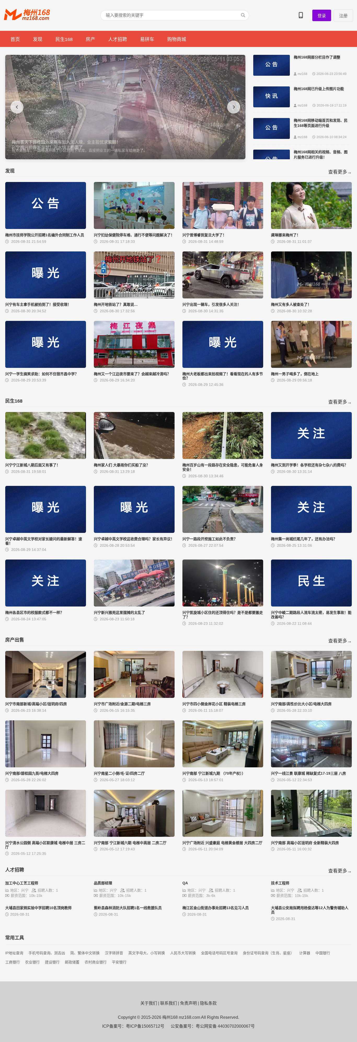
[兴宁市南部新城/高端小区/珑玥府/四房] (45, 696)
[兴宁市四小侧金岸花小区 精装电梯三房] (222, 696)
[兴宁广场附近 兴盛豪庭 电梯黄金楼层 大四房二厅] (222, 835)
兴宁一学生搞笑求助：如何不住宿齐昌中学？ (41, 374)
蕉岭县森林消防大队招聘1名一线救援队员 (128, 908)
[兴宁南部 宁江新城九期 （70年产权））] (222, 766)
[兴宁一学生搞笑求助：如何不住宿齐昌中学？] (45, 366)
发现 (37, 39)
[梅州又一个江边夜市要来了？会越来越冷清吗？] (134, 366)
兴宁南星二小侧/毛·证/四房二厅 (119, 773)
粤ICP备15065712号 (145, 1026)
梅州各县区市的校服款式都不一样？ (34, 612)
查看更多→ (340, 172)
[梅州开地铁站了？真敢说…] (134, 297)
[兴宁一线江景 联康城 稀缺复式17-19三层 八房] (311, 766)
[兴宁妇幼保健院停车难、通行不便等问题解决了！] (134, 227)
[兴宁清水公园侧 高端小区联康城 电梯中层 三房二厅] (45, 835)
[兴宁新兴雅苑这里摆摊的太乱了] (134, 605)
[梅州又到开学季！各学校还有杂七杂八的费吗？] (311, 457)
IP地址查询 (14, 953)
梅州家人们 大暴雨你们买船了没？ (122, 465)
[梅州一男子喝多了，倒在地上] (311, 366)
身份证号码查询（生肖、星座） (268, 953)
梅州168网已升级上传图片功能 (319, 89)
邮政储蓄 (72, 962)
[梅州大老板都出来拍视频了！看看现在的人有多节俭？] (222, 366)
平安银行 (119, 962)
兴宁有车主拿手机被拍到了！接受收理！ (38, 304)
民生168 (64, 39)
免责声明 (188, 1003)
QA (185, 883)
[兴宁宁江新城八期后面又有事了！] (45, 457)
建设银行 (52, 962)
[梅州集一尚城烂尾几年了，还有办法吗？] (311, 531)
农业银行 (32, 962)
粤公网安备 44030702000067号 (225, 1026)
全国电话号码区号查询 (219, 953)
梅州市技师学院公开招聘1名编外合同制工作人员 (44, 235)
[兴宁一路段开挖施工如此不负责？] (222, 531)
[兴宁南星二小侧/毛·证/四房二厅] (134, 766)
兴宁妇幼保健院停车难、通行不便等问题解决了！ (134, 235)
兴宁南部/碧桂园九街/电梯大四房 (32, 773)
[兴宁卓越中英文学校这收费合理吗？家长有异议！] (134, 531)
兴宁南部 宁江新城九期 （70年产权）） (213, 773)
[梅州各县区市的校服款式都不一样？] (45, 605)
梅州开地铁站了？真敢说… (116, 304)
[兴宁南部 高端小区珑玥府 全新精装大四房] (311, 835)
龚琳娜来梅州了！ (285, 235)
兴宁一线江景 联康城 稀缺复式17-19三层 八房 (308, 773)
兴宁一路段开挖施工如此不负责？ (209, 539)
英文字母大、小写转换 (146, 953)
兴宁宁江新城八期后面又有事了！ (32, 465)
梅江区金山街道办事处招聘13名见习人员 (215, 908)
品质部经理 (103, 883)
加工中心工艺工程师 (21, 883)
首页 (15, 39)
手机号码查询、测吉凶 (46, 953)
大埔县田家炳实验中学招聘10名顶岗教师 (38, 908)
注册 (343, 16)
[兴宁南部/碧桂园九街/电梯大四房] (45, 766)
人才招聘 (117, 39)
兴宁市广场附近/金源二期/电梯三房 (122, 704)
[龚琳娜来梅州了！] (311, 227)
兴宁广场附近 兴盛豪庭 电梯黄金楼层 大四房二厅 (222, 843)
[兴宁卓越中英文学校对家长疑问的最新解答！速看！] (45, 531)
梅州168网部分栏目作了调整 (317, 57)
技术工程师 (280, 883)
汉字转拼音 (114, 953)
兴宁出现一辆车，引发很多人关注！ (211, 304)
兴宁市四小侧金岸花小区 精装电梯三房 (214, 704)
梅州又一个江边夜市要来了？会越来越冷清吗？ (132, 374)
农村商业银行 (96, 962)
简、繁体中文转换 (85, 953)
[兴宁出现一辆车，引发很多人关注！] (222, 297)
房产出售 (14, 640)
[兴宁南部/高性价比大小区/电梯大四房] (311, 696)
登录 (322, 16)
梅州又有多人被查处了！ (291, 304)
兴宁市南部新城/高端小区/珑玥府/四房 (36, 704)
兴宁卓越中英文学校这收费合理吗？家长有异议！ (134, 539)
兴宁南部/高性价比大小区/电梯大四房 (301, 704)
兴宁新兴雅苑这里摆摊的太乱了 (119, 612)
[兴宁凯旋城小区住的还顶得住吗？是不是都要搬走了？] (222, 605)
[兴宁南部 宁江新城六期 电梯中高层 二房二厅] (134, 835)
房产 (90, 39)
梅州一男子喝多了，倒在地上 (295, 374)
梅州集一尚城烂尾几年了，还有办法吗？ (304, 539)
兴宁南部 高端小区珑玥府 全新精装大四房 (305, 843)
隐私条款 (208, 1003)
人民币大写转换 (183, 953)
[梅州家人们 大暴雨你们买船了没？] (134, 457)
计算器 (304, 953)
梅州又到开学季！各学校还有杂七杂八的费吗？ (309, 465)
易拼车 (147, 39)
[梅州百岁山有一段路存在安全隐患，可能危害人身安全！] (222, 457)
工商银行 (12, 962)
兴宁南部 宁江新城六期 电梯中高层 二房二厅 (130, 843)
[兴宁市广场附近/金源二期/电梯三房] (134, 696)
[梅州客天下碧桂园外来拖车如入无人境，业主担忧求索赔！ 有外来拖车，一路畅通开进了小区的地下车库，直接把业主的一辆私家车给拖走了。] (125, 158)
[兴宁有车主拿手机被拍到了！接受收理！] (45, 297)
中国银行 (322, 953)
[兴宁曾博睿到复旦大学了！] (222, 227)
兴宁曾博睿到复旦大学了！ (204, 235)
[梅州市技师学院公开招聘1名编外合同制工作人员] (45, 227)
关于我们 (148, 1003)
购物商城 (176, 39)
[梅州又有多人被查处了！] (311, 297)
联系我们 (168, 1003)
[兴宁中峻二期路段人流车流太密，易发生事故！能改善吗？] (311, 605)
